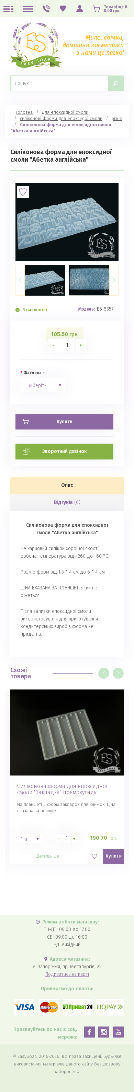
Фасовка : (33, 373)
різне (117, 118)
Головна (24, 112)
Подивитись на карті (67, 974)
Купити (113, 856)
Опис (67, 485)
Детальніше (47, 856)
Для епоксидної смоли (65, 112)
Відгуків (67, 502)
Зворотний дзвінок (64, 451)
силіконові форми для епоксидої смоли (61, 118)
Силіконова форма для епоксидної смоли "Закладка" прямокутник (62, 789)
